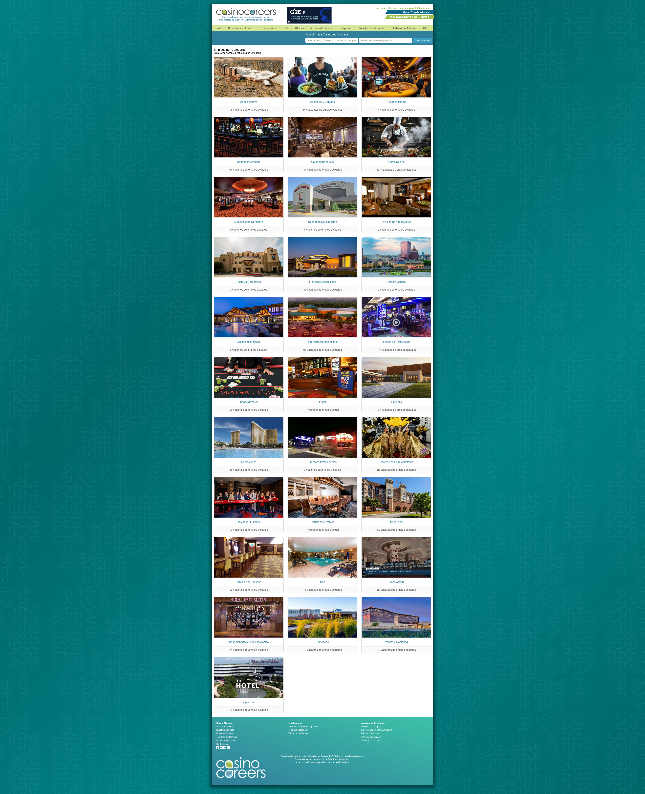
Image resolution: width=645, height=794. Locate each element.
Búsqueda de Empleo (371, 726)
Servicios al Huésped (248, 582)
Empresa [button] (346, 28)
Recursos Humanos (249, 522)
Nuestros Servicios (225, 729)
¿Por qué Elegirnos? (298, 729)
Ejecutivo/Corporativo (249, 282)
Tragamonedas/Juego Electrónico (249, 642)
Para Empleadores (416, 12)
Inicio (219, 28)
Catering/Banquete (322, 162)
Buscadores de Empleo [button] (241, 28)
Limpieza (396, 402)
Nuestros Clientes (294, 28)
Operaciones (248, 462)
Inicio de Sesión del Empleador (303, 726)
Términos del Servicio (226, 736)
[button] (425, 28)
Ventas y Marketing (396, 642)
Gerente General (396, 282)
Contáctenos (222, 743)
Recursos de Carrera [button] (321, 28)
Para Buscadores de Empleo (409, 17)
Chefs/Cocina (396, 162)
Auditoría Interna (396, 102)
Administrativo (248, 102)
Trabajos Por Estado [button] (404, 28)
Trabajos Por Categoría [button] (372, 28)
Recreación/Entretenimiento (396, 462)
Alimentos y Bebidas (322, 102)
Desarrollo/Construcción (322, 222)
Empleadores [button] (269, 28)
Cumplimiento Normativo (248, 222)
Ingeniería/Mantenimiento (322, 342)
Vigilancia (249, 702)
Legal (322, 402)
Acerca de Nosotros (225, 726)
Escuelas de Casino (370, 740)
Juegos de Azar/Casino (396, 342)
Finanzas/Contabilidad (322, 282)
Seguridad (396, 522)
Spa (322, 582)
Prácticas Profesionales (322, 462)
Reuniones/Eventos (322, 522)
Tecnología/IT (396, 582)
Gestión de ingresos (249, 342)
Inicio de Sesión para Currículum (376, 729)
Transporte (322, 642)
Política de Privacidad (226, 740)
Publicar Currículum (370, 733)
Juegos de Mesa (249, 402)
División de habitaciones (396, 222)
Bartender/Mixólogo (248, 162)
